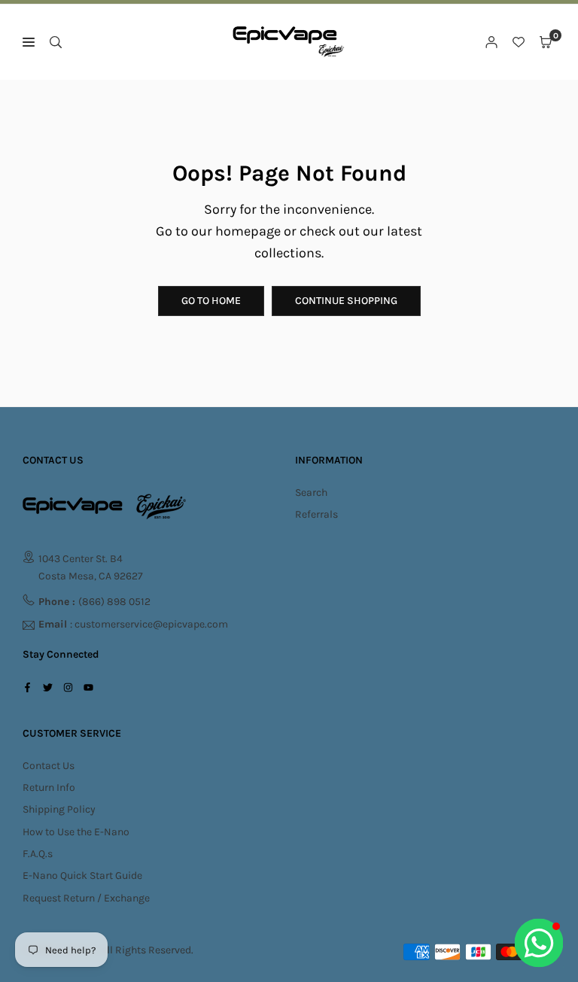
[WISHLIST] (518, 42)
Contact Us (49, 765)
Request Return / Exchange (86, 898)
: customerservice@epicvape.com (133, 625)
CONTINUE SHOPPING (346, 300)
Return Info (49, 787)
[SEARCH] (55, 42)
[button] (545, 42)
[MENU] (28, 42)
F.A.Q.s (38, 853)
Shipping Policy (59, 809)
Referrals (316, 514)
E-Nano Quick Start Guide (82, 875)
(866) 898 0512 (94, 601)
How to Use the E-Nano (76, 831)
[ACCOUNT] (491, 42)
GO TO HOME (211, 300)
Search (311, 492)
